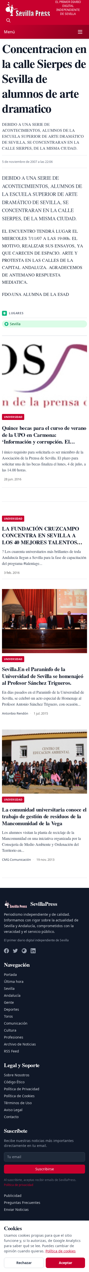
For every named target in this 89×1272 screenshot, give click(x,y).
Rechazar (24, 1262)
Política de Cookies (19, 1095)
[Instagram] (24, 950)
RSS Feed (11, 1051)
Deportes (11, 1009)
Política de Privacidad (21, 1089)
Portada (10, 974)
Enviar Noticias (16, 1209)
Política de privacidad (18, 1185)
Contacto (11, 1116)
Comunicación (15, 1023)
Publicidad (13, 1195)
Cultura (10, 1030)
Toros (8, 1016)
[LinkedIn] (33, 950)
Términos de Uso (18, 1102)
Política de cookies (60, 1251)
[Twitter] (15, 950)
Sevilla (9, 988)
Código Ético (14, 1082)
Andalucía (12, 995)
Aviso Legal (13, 1109)
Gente (9, 1002)
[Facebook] (6, 950)
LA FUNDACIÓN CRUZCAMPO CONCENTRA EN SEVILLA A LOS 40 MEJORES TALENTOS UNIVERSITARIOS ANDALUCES (42, 538)
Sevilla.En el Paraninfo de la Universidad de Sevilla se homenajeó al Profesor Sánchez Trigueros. (42, 676)
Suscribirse (44, 1169)
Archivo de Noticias (20, 1044)
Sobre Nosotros (16, 1075)
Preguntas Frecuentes (22, 1202)
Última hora (13, 981)
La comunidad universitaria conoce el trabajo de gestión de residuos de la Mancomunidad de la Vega (44, 816)
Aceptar (65, 1262)
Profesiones (13, 1037)
